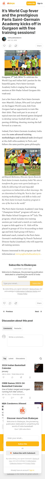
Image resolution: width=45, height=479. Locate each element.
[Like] (4, 45)
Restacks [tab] (17, 328)
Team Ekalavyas (18, 374)
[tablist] (12, 328)
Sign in (40, 3)
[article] (22, 371)
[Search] (40, 358)
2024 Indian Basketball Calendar (13, 366)
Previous (9, 311)
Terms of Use (34, 289)
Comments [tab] (7, 328)
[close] (38, 408)
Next (37, 311)
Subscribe (31, 3)
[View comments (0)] (10, 45)
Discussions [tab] (20, 358)
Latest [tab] (11, 358)
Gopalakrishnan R (14, 38)
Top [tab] (4, 358)
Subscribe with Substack (24, 453)
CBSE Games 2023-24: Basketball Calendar (13, 384)
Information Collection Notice (26, 291)
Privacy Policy (30, 463)
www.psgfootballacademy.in (27, 254)
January (5, 371)
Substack (10, 474)
